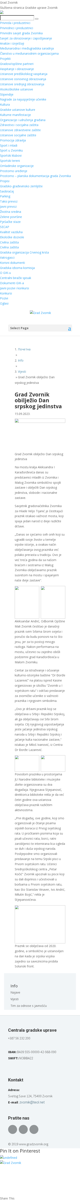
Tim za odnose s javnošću (28, 1006)
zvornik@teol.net (32, 1102)
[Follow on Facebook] (12, 1129)
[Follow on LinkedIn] (33, 1129)
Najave (15, 992)
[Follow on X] (23, 1129)
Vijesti (14, 999)
